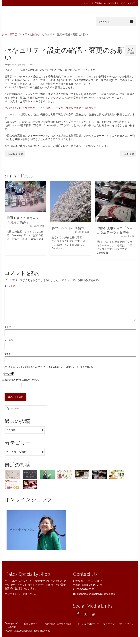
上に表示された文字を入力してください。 (21, 380)
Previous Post (15, 153)
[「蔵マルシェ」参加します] (82, 474)
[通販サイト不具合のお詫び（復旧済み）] (115, 201)
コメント (10, 286)
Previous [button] (9, 222)
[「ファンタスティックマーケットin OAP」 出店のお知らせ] (65, 474)
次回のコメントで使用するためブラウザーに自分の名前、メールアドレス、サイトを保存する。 (52, 367)
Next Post (128, 153)
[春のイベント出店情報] (25, 201)
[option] (25, 220)
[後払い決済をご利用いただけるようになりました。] (13, 484)
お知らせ (21, 64)
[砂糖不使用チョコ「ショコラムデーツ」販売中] (70, 201)
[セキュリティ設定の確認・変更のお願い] (30, 484)
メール (9, 340)
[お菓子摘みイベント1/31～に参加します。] (13, 474)
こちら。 (33, 593)
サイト (8, 354)
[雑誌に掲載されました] (48, 474)
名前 (8, 327)
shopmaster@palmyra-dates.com (96, 593)
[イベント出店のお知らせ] (117, 474)
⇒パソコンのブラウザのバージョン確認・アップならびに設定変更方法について (50, 107)
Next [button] (131, 222)
